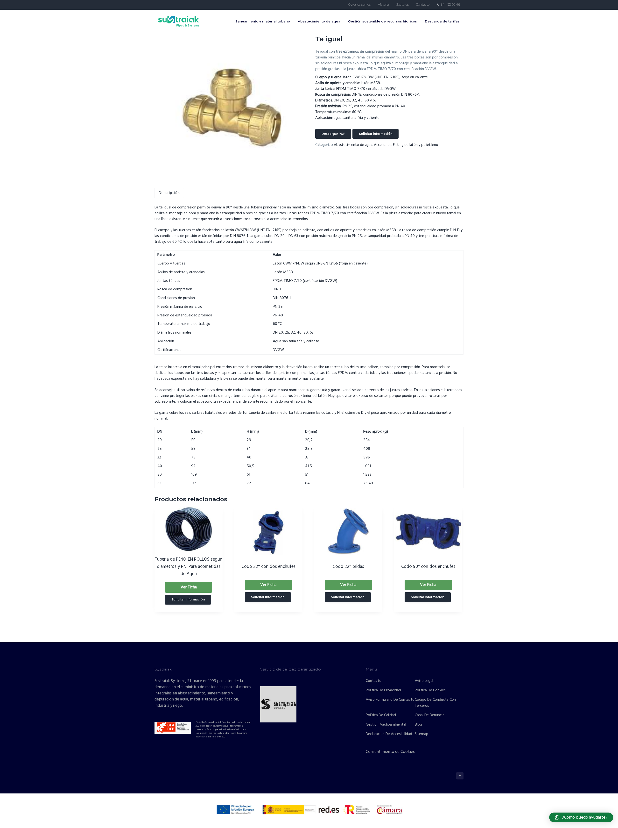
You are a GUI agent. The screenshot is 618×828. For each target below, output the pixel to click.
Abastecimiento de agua (353, 145)
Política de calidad (381, 715)
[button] (581, 817)
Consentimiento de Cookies (390, 752)
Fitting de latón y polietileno (415, 145)
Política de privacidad (383, 690)
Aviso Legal (424, 681)
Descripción (169, 193)
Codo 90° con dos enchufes (428, 566)
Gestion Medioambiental (386, 725)
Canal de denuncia (429, 715)
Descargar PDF (333, 134)
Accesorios (382, 145)
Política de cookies (430, 690)
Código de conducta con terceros (435, 703)
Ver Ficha (189, 587)
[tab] (169, 193)
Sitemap (421, 734)
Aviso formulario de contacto (390, 700)
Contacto (373, 681)
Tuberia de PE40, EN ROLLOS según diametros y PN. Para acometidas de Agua (188, 567)
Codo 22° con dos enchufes (268, 566)
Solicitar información (375, 134)
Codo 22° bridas (348, 566)
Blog (418, 725)
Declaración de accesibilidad (389, 734)
